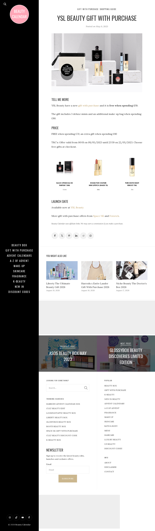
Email (48, 464)
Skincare (19, 271)
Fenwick (114, 215)
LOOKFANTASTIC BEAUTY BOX (61, 413)
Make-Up (19, 266)
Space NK (98, 215)
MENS (107, 430)
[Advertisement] (97, 317)
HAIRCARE (109, 435)
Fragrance (19, 276)
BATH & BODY (111, 426)
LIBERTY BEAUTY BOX (56, 417)
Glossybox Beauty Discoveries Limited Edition (126, 356)
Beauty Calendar (23, 524)
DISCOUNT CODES (113, 448)
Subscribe (68, 478)
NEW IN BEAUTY (112, 399)
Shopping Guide (108, 9)
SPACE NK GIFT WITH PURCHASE (62, 431)
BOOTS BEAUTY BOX (56, 426)
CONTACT (109, 471)
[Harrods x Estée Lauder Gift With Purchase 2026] (96, 270)
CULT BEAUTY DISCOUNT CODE (61, 435)
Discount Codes (19, 292)
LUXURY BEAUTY (112, 439)
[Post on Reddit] (83, 235)
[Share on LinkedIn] (76, 235)
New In (19, 286)
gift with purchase (88, 105)
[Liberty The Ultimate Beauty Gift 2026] (62, 270)
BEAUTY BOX (110, 385)
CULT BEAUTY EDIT (55, 408)
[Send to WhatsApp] (90, 235)
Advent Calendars (19, 255)
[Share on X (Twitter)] (62, 235)
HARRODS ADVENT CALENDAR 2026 (63, 404)
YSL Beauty (77, 207)
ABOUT (107, 462)
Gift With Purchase (19, 250)
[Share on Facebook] (54, 235)
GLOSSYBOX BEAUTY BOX (58, 422)
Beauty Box (19, 245)
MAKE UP (108, 417)
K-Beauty (19, 281)
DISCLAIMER (110, 467)
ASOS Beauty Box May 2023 (67, 356)
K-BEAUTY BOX (53, 440)
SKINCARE (109, 421)
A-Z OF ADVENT (19, 261)
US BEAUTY (109, 444)
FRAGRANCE (110, 412)
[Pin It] (69, 235)
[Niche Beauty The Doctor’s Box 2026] (131, 270)
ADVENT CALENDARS (114, 403)
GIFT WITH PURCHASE (115, 390)
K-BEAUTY (109, 394)
